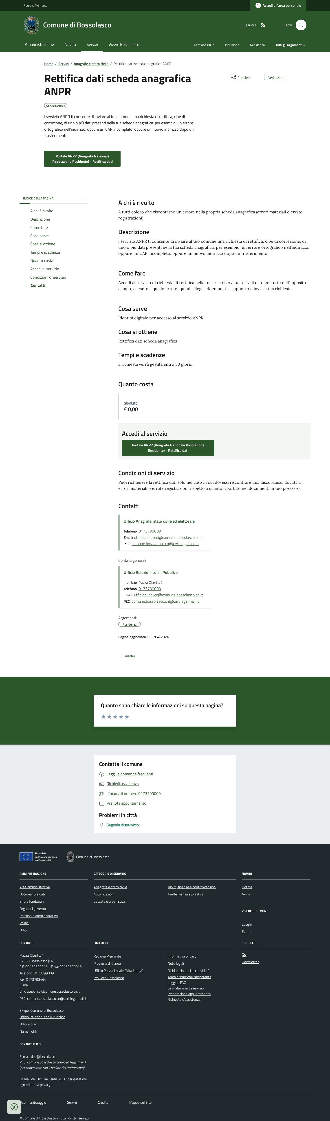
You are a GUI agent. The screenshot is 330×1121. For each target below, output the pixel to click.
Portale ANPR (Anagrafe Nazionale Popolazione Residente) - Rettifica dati (82, 158)
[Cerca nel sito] (299, 25)
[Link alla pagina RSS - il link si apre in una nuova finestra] (263, 25)
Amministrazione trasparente (189, 977)
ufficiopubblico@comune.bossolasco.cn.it (168, 537)
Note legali (176, 963)
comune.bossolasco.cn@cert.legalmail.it (165, 544)
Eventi (246, 931)
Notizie (247, 887)
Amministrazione (39, 44)
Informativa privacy (182, 956)
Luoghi (247, 924)
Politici (24, 923)
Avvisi (246, 894)
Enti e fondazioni (32, 901)
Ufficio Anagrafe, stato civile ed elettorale (159, 521)
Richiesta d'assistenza (184, 999)
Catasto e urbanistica (109, 901)
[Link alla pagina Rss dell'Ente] (244, 955)
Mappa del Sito (140, 1102)
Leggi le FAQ (177, 982)
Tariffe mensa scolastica (185, 894)
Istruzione (232, 44)
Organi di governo (33, 908)
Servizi (92, 44)
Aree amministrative (35, 887)
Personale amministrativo (39, 915)
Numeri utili (28, 1031)
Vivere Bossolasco (124, 44)
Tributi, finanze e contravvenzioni (192, 887)
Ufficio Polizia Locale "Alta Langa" (118, 970)
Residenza (257, 44)
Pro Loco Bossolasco (109, 977)
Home (48, 63)
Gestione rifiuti (204, 44)
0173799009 (150, 531)
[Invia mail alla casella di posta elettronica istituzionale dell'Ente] (50, 991)
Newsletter (250, 961)
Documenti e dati (32, 894)
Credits (103, 1102)
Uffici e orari (28, 1024)
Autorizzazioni (104, 894)
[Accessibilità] (14, 1106)
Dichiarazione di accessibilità (188, 970)
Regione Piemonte (35, 5)
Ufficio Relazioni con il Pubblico (151, 572)
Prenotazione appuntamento (189, 993)
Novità (70, 44)
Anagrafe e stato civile (91, 63)
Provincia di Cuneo (107, 963)
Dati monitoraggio (33, 1102)
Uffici (23, 930)
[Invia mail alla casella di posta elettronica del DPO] (43, 1056)
